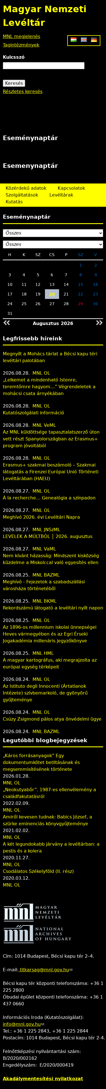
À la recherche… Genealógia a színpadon (49, 498)
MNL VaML (44, 549)
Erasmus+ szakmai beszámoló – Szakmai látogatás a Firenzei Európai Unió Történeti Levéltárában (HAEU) (50, 471)
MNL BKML (45, 601)
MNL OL (41, 373)
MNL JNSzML (46, 529)
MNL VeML (44, 425)
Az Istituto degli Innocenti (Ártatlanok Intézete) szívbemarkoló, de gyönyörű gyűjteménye (45, 692)
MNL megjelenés (21, 36)
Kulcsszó (14, 57)
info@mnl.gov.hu (23, 1024)
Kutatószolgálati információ (33, 412)
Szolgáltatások (22, 195)
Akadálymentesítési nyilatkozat (43, 1078)
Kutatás (14, 201)
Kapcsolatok (71, 188)
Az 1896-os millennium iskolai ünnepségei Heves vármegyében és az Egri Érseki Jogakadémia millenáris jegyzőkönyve (49, 633)
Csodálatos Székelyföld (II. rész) (38, 871)
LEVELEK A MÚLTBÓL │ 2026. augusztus (47, 536)
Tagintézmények (21, 45)
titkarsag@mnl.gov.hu (45, 969)
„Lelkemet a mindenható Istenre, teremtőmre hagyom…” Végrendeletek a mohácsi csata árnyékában (49, 386)
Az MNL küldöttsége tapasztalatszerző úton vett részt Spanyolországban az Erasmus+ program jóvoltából (51, 438)
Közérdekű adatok (26, 188)
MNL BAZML (46, 575)
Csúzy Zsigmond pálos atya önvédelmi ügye (52, 719)
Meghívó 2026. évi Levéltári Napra (41, 517)
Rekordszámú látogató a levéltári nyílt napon (53, 608)
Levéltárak (61, 195)
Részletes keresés (22, 91)
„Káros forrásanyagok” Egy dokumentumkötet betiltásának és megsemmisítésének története (41, 762)
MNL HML (43, 653)
